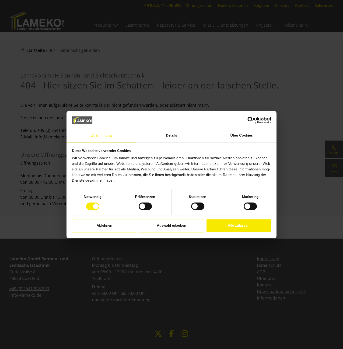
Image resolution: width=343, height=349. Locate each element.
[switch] (145, 206)
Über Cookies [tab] (241, 135)
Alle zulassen (238, 226)
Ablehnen (104, 226)
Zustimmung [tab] (101, 135)
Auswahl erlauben (171, 226)
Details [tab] (171, 135)
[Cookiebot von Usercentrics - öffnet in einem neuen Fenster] (251, 119)
